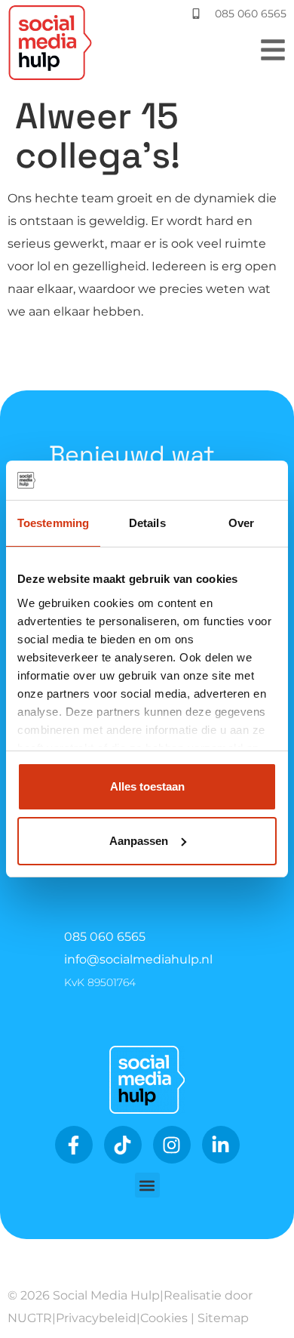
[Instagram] (172, 1145)
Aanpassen (138, 840)
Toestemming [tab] (53, 522)
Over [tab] (241, 522)
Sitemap (223, 1318)
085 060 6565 (104, 937)
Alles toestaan (147, 786)
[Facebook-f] (74, 1145)
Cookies (164, 1318)
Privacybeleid (96, 1318)
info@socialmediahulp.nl (138, 959)
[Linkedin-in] (221, 1145)
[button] (147, 1185)
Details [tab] (147, 522)
